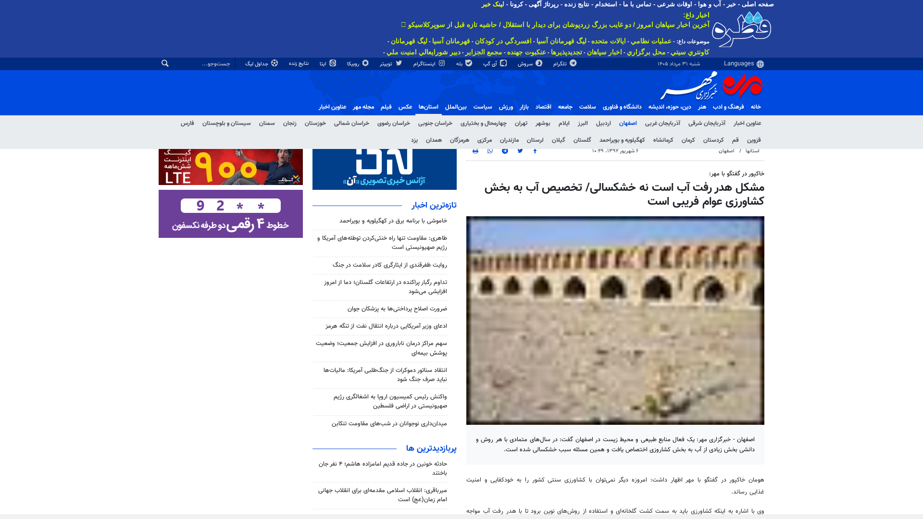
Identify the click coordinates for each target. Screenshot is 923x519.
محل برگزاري (646, 52)
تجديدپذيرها (566, 52)
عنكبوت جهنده (526, 52)
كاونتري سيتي (690, 52)
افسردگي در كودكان (503, 41)
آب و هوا (709, 4)
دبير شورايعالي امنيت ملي (424, 52)
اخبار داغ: (696, 15)
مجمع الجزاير (483, 52)
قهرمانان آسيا (451, 41)
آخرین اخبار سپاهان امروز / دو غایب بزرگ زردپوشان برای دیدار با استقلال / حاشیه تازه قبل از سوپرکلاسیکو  (555, 24)
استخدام (606, 4)
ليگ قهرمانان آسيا (561, 41)
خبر (731, 4)
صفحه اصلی (758, 4)
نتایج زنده (576, 4)
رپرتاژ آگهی (544, 4)
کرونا (516, 4)
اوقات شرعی (674, 4)
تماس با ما (637, 4)
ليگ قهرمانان (409, 41)
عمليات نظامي (651, 41)
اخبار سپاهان (604, 52)
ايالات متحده (608, 41)
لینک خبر (493, 4)
